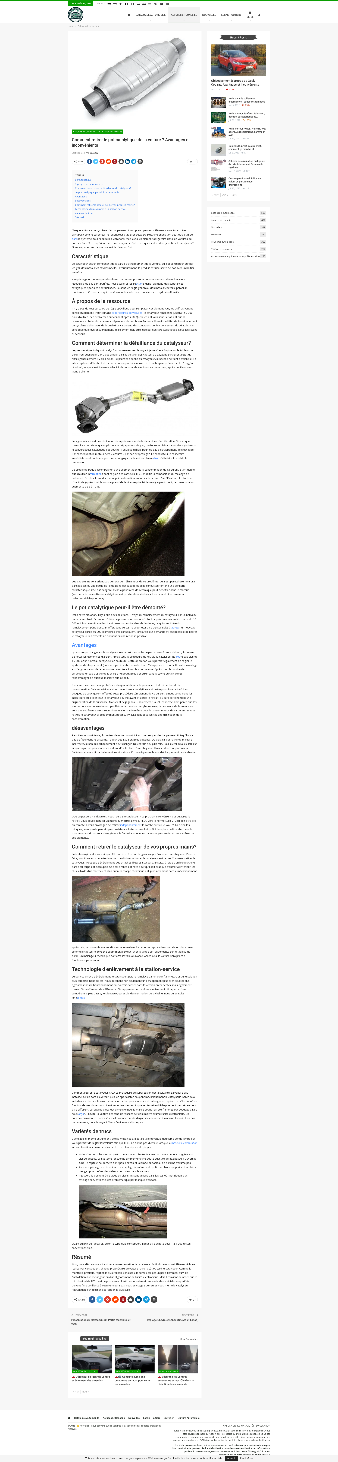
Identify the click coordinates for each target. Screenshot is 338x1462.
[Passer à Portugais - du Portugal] (161, 4)
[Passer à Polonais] (138, 4)
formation (96, 474)
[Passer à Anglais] (155, 4)
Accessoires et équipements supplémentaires (85, 1371)
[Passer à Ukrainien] (149, 4)
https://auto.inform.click (218, 1430)
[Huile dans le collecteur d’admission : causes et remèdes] (218, 102)
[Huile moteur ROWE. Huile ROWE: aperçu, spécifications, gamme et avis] (218, 132)
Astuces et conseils (184, 14)
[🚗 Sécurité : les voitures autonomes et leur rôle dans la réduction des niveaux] (178, 1359)
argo (81, 1113)
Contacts (100, 3)
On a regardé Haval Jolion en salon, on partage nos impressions (245, 181)
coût (178, 656)
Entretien (216, 234)
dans (75, 238)
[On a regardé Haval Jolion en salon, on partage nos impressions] (218, 182)
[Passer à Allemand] (109, 4)
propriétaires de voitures (127, 312)
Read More (246, 1458)
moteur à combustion (184, 1143)
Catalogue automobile (151, 14)
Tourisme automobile (222, 241)
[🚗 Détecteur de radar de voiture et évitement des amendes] (92, 1359)
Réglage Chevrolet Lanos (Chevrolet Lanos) (172, 1320)
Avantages (84, 645)
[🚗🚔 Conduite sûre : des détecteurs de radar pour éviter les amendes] (135, 1359)
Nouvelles (209, 14)
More (250, 17)
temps (81, 997)
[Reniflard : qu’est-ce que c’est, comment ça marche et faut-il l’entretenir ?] (218, 150)
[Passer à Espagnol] (144, 4)
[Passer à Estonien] (115, 4)
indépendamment (131, 825)
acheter (176, 627)
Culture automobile (189, 1417)
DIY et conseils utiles (110, 131)
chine (156, 458)
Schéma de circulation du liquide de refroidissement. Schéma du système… (247, 164)
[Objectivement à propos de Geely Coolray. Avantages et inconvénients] (238, 60)
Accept (231, 1458)
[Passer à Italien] (132, 4)
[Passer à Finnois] (120, 4)
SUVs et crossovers (221, 249)
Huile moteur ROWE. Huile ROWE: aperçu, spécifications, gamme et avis (247, 131)
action (139, 283)
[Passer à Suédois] (167, 4)
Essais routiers (231, 14)
